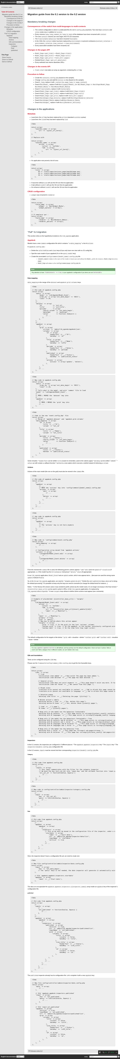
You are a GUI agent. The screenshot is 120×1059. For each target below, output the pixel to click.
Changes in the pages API (15, 20)
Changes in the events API (15, 23)
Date (12, 48)
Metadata (10, 29)
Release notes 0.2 (36, 8)
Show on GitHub (7, 59)
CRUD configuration (13, 31)
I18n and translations (16, 42)
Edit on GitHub (7, 61)
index (86, 2)
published (14, 50)
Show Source (6, 57)
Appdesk (9, 35)
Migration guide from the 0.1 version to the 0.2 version (20, 14)
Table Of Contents (8, 12)
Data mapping (13, 37)
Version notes (7, 7)
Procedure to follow (13, 25)
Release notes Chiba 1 (107, 8)
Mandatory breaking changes (14, 16)
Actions (11, 40)
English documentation (8, 2)
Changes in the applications (13, 27)
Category (14, 46)
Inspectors (12, 44)
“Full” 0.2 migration (10, 33)
